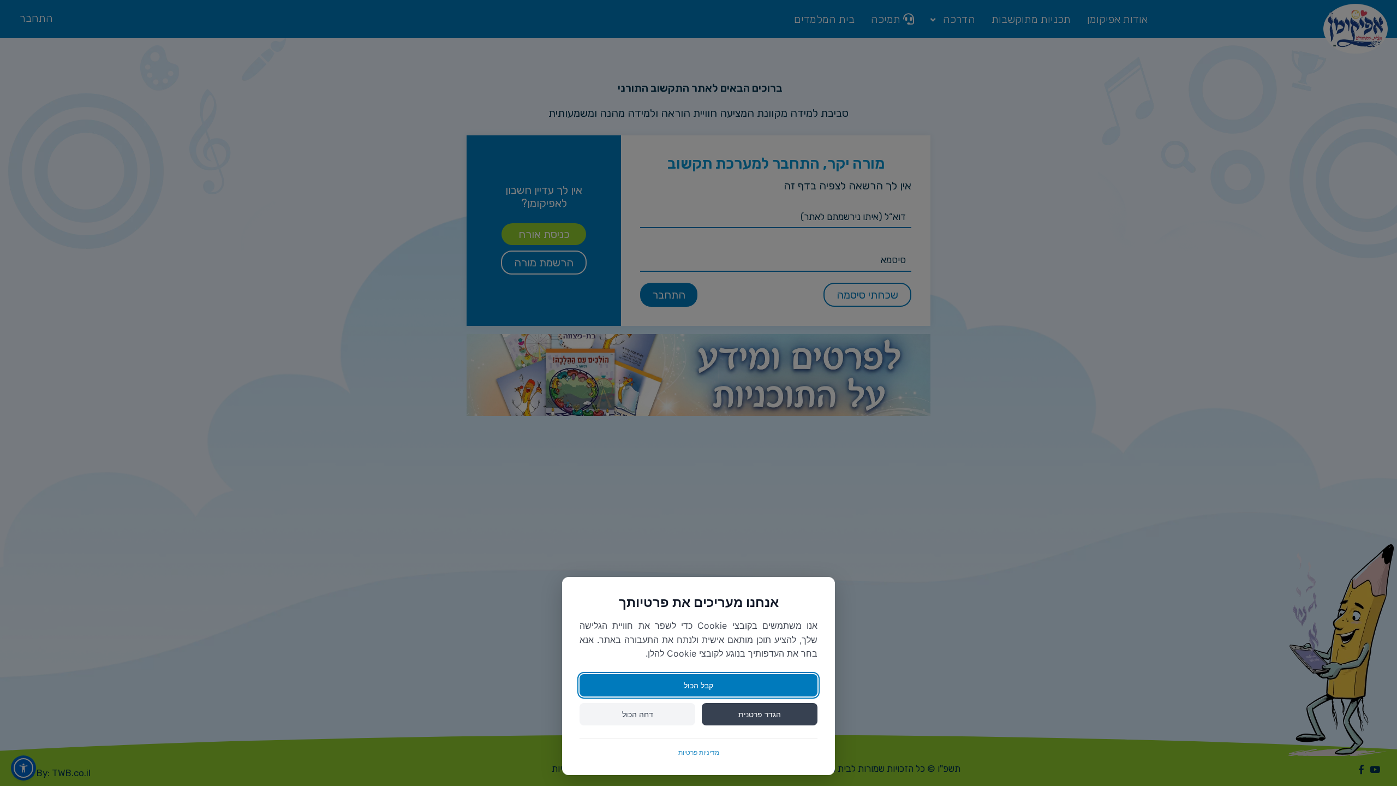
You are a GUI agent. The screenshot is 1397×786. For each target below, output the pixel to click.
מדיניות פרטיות (698, 752)
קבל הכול (698, 685)
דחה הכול (637, 714)
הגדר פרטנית (759, 714)
